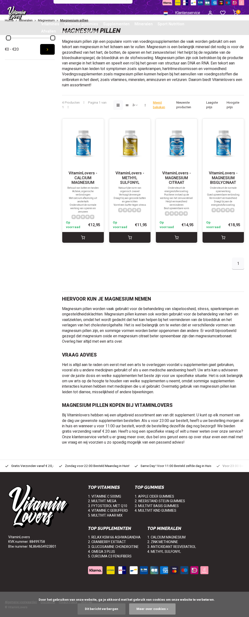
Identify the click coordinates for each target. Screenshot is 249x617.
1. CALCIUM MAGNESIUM (166, 537)
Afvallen (48, 31)
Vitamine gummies (81, 24)
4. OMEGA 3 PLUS (101, 551)
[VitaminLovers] (17, 13)
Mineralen (143, 24)
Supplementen (116, 24)
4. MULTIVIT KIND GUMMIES (155, 510)
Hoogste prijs (233, 105)
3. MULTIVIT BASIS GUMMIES (157, 506)
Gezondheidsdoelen (79, 31)
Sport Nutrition (171, 24)
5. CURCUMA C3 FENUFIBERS (110, 556)
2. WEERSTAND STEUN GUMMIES (160, 501)
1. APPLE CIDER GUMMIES (154, 496)
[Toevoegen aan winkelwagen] (83, 237)
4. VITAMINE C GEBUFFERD (108, 510)
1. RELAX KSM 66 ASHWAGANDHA (114, 537)
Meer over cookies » (152, 609)
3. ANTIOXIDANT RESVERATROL (171, 546)
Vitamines (50, 24)
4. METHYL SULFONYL (164, 551)
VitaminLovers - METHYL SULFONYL (130, 178)
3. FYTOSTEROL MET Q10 (107, 506)
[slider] (8, 38)
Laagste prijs (212, 105)
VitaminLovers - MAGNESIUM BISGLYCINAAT (223, 178)
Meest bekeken (159, 105)
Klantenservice (187, 13)
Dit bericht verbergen (101, 609)
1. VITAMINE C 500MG (104, 496)
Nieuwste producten (183, 105)
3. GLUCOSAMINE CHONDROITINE (113, 546)
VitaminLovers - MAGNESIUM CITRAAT (176, 178)
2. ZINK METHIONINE (162, 542)
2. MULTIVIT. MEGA (102, 501)
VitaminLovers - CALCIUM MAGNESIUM (83, 178)
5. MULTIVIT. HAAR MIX (105, 515)
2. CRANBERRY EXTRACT (107, 542)
